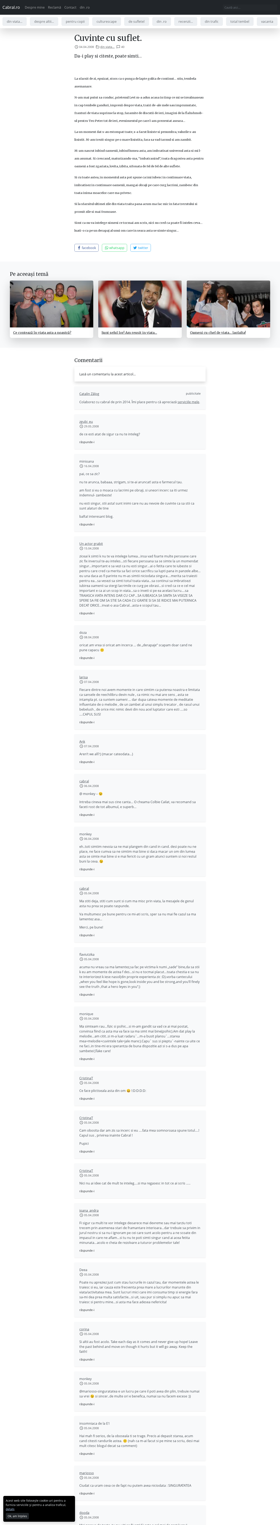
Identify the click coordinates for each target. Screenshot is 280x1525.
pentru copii (75, 21)
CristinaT (86, 1078)
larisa (83, 677)
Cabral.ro (11, 7)
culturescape (107, 21)
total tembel (239, 21)
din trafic (212, 21)
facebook (88, 248)
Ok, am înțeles (17, 1516)
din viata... (14, 21)
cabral (84, 781)
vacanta (267, 21)
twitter (142, 248)
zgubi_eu (86, 421)
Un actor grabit (91, 543)
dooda (84, 1512)
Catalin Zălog (89, 394)
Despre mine (35, 7)
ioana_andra (89, 1210)
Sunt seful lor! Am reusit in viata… (129, 333)
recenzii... (186, 21)
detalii (10, 1509)
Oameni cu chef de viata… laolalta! (218, 333)
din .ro (85, 7)
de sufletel (137, 21)
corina (84, 1329)
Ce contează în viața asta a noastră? (42, 333)
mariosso (86, 1473)
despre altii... (44, 21)
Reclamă (54, 7)
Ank (82, 741)
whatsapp (116, 248)
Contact (70, 7)
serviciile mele (188, 402)
